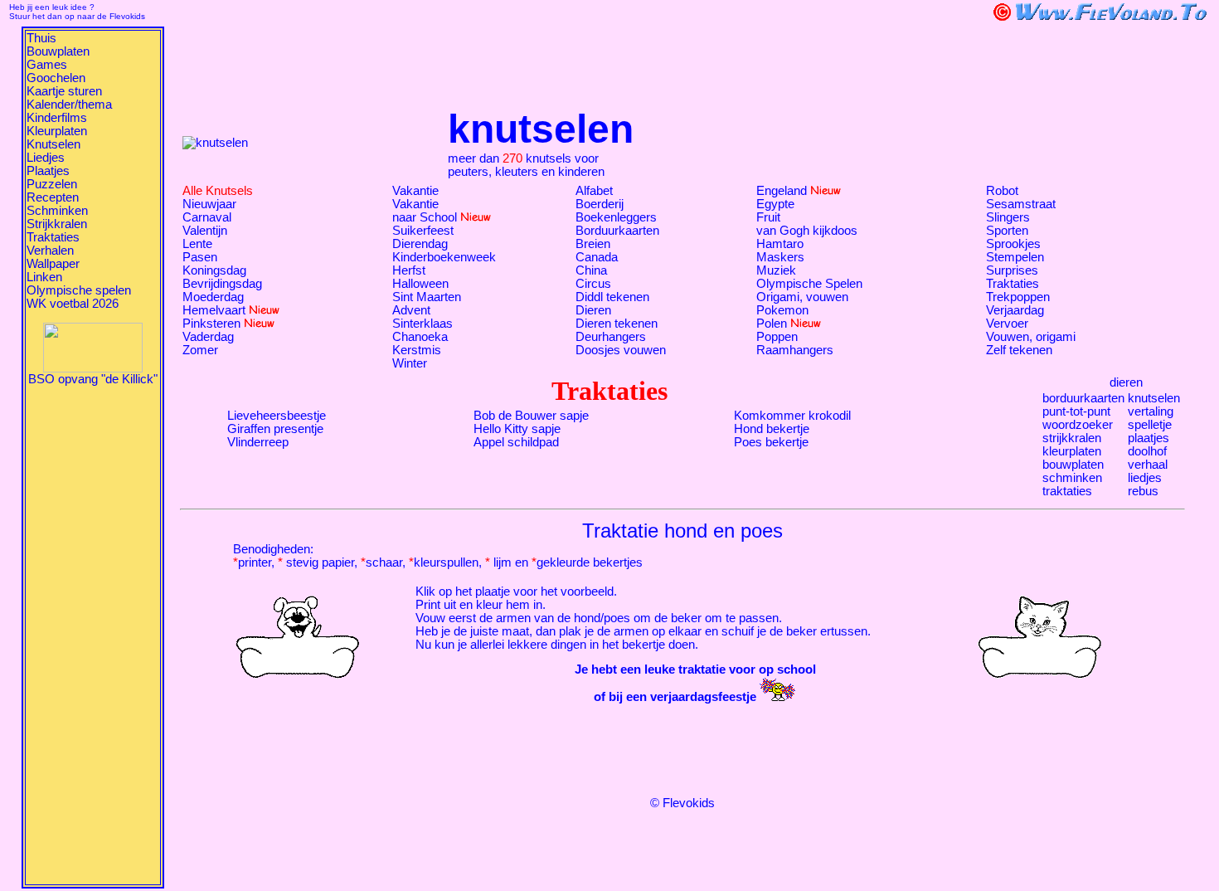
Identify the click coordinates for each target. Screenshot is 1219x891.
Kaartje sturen (64, 91)
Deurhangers (611, 336)
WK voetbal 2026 (73, 303)
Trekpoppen (1018, 297)
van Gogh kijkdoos (806, 230)
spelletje (1150, 424)
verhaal (1148, 464)
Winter (409, 363)
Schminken (57, 210)
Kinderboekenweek (444, 257)
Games (47, 64)
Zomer (200, 350)
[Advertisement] (93, 635)
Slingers (1008, 217)
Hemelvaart (213, 310)
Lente (197, 244)
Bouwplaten (58, 51)
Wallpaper (53, 263)
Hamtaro (780, 244)
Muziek (776, 270)
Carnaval (206, 217)
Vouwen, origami (1031, 336)
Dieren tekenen (617, 323)
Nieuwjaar (209, 204)
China (591, 270)
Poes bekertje (771, 442)
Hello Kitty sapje (517, 429)
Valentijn (204, 230)
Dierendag (420, 244)
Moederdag (213, 297)
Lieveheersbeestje (276, 415)
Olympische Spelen (809, 283)
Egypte (775, 204)
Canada (597, 257)
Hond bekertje (771, 429)
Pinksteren (211, 323)
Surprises (1012, 270)
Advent (411, 310)
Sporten (1007, 230)
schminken (1072, 477)
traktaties (1067, 491)
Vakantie (415, 190)
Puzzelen (52, 184)
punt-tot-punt (1076, 411)
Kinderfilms (57, 117)
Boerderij (600, 204)
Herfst (408, 270)
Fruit (768, 217)
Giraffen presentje (275, 429)
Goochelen (56, 78)
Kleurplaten (57, 131)
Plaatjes (48, 171)
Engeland (781, 190)
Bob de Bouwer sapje (531, 415)
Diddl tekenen (612, 297)
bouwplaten (1073, 464)
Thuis (41, 38)
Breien (593, 244)
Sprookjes (1013, 244)
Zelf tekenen (1019, 350)
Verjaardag (1015, 310)
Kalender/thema (69, 104)
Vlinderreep (258, 442)
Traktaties (53, 237)
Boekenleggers (616, 217)
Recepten (53, 197)
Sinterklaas (422, 323)
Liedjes (46, 157)
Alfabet (594, 190)
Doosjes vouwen (621, 350)
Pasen (199, 257)
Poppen (777, 336)
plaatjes (1148, 438)
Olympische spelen (79, 290)
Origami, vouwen (802, 297)
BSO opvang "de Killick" (93, 379)
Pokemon (782, 310)
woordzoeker (1077, 424)
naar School (424, 217)
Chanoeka (420, 336)
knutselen (1154, 398)
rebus (1143, 491)
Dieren (593, 310)
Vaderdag (208, 336)
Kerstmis (416, 350)
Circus (593, 283)
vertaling (1150, 411)
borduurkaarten (1083, 398)
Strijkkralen (57, 224)
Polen (771, 323)
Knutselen (53, 144)
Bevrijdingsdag (222, 283)
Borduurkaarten (617, 230)
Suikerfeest (423, 230)
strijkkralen (1071, 438)
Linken (44, 277)
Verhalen (50, 250)
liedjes (1145, 477)
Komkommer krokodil (792, 415)
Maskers (780, 257)
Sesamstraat (1021, 204)
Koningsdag (214, 270)
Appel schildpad (516, 442)
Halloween (420, 283)
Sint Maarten (426, 297)
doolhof (1147, 451)
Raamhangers (794, 350)
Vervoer (1007, 323)
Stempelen (1015, 257)
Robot (1002, 190)
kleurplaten (1071, 451)
